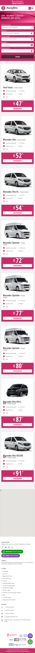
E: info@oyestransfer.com (11, 616)
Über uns (5, 573)
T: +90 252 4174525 (9, 610)
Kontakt (5, 580)
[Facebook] (2, 547)
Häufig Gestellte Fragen (8, 583)
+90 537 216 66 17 (18, 3)
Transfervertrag (7, 597)
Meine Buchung (7, 578)
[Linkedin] (12, 547)
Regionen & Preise (7, 576)
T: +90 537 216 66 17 (9, 607)
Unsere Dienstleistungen (9, 585)
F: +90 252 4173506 (9, 613)
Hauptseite (5, 571)
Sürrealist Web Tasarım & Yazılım (20, 650)
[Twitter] (6, 547)
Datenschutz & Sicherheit (9, 599)
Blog (4, 595)
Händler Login (6, 590)
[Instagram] (9, 547)
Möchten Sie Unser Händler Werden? (12, 592)
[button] (17, 27)
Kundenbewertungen (8, 587)
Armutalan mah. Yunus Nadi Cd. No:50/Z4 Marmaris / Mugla (17, 620)
